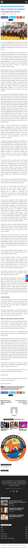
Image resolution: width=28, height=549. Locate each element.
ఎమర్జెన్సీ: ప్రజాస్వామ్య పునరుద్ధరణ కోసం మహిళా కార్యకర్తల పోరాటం (5, 429)
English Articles (4, 6)
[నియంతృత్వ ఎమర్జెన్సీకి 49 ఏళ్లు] (14, 425)
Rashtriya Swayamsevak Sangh (14, 6)
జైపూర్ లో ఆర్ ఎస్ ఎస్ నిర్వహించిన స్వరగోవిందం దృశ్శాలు (6, 402)
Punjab (14, 389)
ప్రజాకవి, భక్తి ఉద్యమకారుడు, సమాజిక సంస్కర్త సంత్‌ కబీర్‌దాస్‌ (23, 429)
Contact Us (4, 545)
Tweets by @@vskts (5, 466)
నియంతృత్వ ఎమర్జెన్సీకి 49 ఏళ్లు (13, 429)
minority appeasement (17, 388)
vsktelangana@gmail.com (16, 488)
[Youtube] (17, 491)
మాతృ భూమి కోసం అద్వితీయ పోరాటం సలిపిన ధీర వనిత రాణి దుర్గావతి (16, 508)
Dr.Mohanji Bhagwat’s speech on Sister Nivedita (21, 402)
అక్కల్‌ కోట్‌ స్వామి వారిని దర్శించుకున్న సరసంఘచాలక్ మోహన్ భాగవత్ (16, 515)
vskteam (3, 14)
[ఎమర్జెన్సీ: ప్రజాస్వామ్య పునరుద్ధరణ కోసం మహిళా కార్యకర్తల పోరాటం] (5, 425)
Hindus (16, 386)
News (2, 427)
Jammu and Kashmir (4, 388)
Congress (12, 386)
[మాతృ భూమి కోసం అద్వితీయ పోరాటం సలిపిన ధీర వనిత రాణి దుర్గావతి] (4, 510)
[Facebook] (11, 491)
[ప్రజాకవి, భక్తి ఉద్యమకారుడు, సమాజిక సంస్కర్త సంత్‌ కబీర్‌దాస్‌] (23, 425)
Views (23, 6)
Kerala (11, 388)
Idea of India (21, 386)
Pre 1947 (10, 389)
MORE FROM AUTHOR (19, 419)
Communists (6, 386)
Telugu (2, 529)
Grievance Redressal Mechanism (14, 545)
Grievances (24, 545)
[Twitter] (14, 491)
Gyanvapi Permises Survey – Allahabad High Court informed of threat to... (17, 502)
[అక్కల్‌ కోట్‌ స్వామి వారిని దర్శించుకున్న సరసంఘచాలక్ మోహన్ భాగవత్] (4, 517)
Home (2, 5)
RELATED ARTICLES (8, 419)
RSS (17, 389)
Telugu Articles (22, 427)
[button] (25, 2)
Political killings (4, 389)
